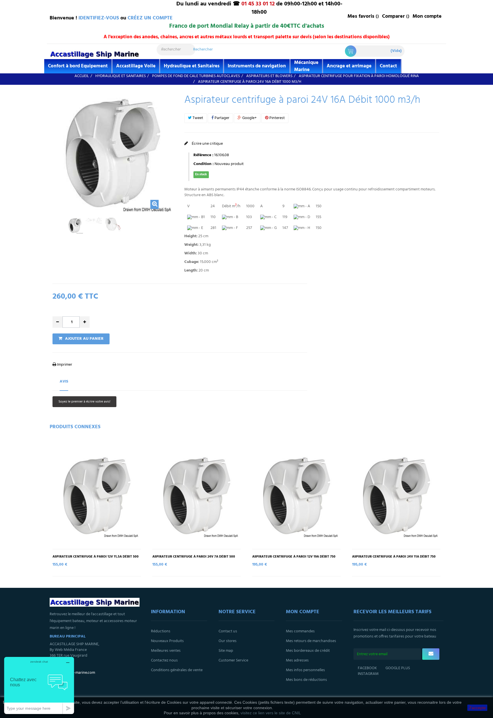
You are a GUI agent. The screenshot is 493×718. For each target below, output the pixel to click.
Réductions (160, 631)
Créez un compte (150, 18)
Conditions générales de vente (177, 670)
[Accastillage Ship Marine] (95, 54)
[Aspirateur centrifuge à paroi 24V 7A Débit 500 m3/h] (196, 496)
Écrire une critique (207, 143)
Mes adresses (297, 660)
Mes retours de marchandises (311, 641)
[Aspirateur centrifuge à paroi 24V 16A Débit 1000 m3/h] (75, 226)
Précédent (54, 229)
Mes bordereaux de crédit (308, 650)
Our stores (228, 641)
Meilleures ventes (166, 650)
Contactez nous (164, 660)
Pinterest (276, 118)
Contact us (228, 631)
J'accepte (477, 707)
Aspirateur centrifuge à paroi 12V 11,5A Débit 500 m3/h (95, 558)
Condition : (203, 164)
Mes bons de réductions (306, 680)
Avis (64, 381)
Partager (221, 118)
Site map (226, 650)
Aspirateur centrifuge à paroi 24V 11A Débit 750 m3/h (394, 558)
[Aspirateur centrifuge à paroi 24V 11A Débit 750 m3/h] (396, 496)
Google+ (249, 118)
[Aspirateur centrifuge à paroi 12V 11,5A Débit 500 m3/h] (96, 496)
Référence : (203, 155)
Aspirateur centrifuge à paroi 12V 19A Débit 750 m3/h (294, 558)
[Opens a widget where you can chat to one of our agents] (39, 685)
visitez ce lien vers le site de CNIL (271, 713)
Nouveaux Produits (167, 641)
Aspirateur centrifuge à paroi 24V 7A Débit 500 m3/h (193, 558)
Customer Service (233, 660)
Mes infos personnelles (305, 670)
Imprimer (64, 364)
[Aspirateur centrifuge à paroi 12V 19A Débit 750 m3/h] (296, 496)
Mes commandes (300, 631)
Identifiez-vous (98, 18)
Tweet (197, 118)
